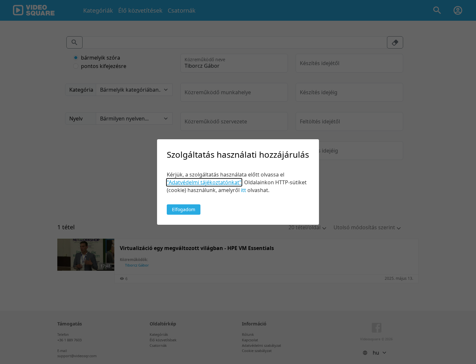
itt (243, 190)
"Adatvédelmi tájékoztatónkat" (204, 182)
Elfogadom (183, 209)
